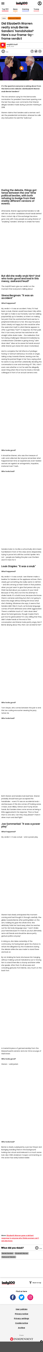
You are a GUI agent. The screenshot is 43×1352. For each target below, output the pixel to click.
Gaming (25, 9)
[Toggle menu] (3, 3)
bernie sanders (7, 1253)
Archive (21, 1327)
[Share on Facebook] (32, 51)
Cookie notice (21, 1323)
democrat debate (14, 18)
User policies (21, 1309)
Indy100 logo (21, 3)
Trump (36, 9)
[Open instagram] (30, 1297)
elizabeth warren (21, 1253)
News (15, 9)
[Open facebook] (13, 1297)
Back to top (37, 1283)
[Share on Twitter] (36, 51)
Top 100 (5, 9)
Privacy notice (21, 1314)
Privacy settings (21, 1318)
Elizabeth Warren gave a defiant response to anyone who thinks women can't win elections (20, 1238)
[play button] (21, 68)
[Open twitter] (21, 1297)
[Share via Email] (39, 51)
